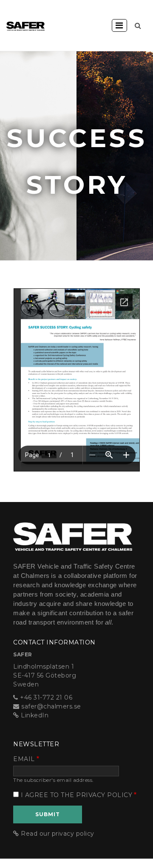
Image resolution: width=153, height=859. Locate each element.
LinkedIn (34, 715)
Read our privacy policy (57, 833)
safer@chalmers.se (51, 706)
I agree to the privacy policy (77, 795)
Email (24, 759)
